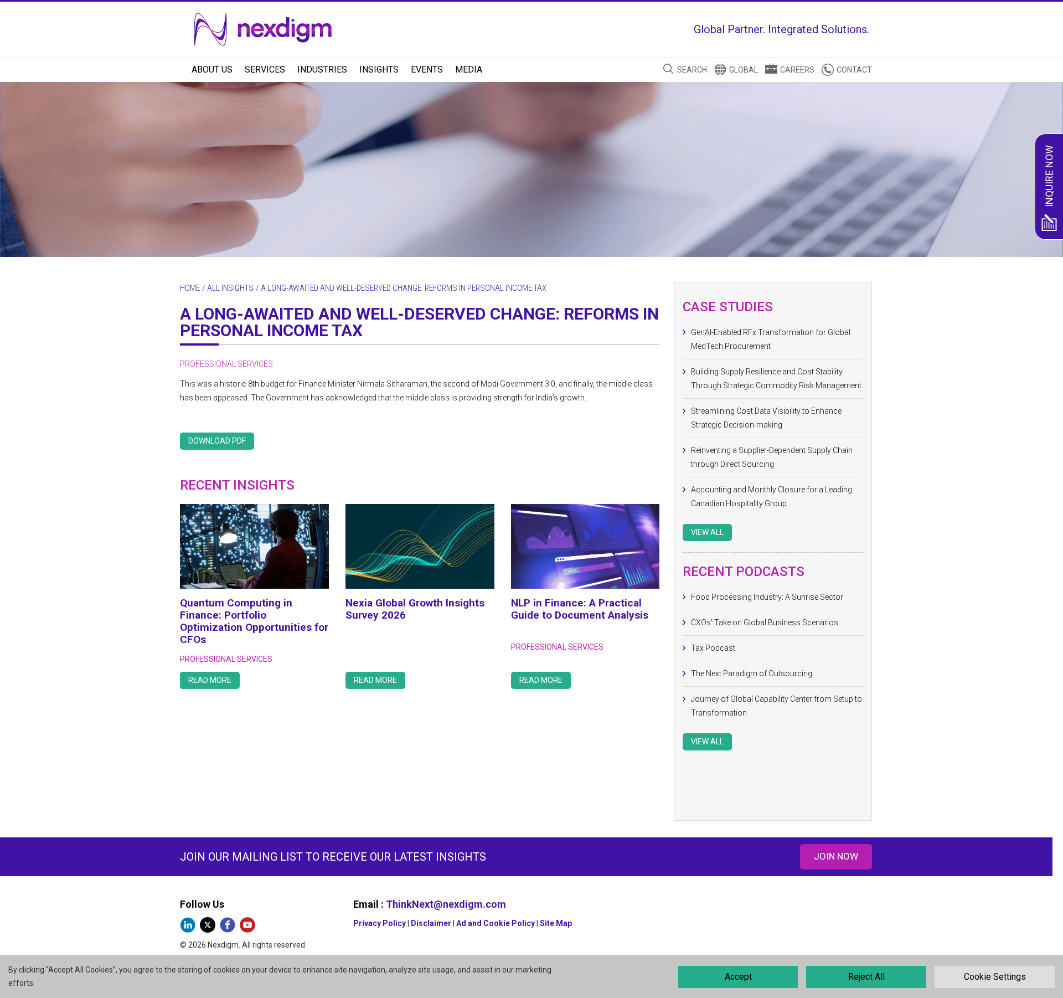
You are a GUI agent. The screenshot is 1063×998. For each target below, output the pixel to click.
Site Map (556, 923)
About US (212, 69)
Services (265, 69)
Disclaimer (431, 923)
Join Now (836, 856)
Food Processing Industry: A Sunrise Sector (767, 597)
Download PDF (217, 440)
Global (743, 69)
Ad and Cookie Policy (495, 923)
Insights (379, 69)
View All (707, 532)
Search (692, 69)
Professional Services (226, 363)
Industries (322, 69)
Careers (797, 69)
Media (468, 69)
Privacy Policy (379, 923)
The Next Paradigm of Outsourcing (751, 673)
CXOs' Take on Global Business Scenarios (764, 622)
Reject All (866, 976)
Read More (209, 680)
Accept (738, 976)
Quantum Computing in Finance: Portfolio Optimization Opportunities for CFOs (254, 621)
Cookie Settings (995, 976)
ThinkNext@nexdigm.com (446, 904)
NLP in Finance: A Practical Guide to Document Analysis (579, 608)
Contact (854, 69)
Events (427, 69)
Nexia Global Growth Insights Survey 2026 (414, 608)
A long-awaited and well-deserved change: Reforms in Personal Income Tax (419, 322)
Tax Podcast (713, 648)
